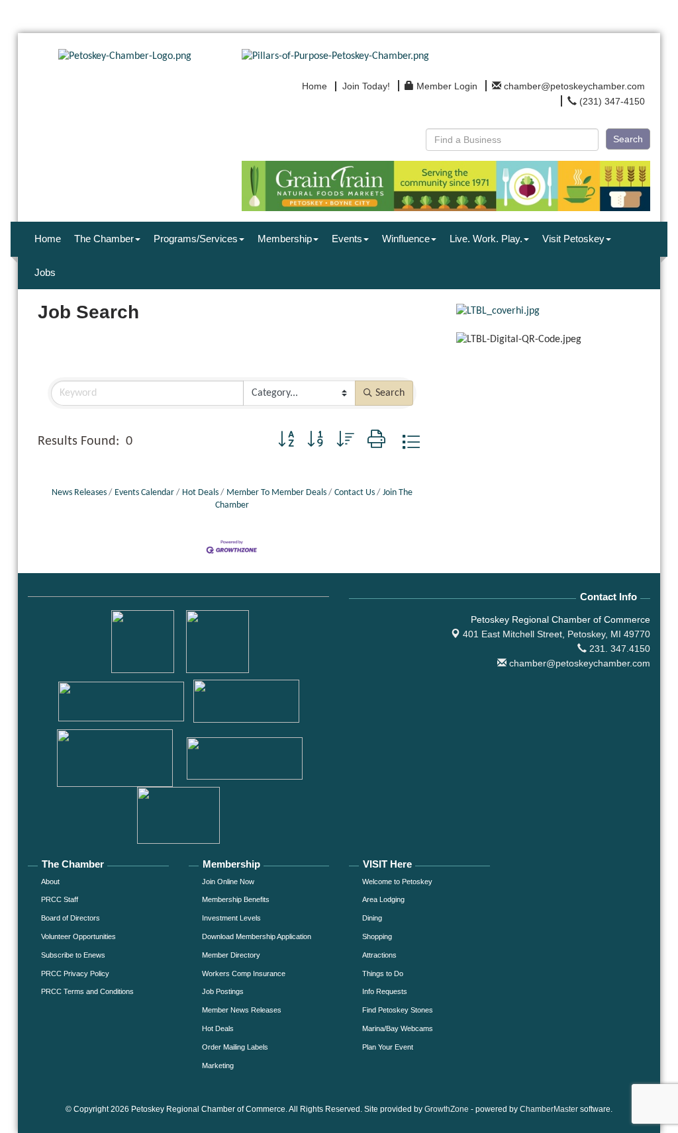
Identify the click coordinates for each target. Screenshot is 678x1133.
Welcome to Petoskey (397, 881)
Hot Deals (200, 492)
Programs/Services (196, 238)
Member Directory (231, 955)
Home (47, 238)
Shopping (377, 936)
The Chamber (104, 238)
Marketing (218, 1065)
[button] (286, 442)
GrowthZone (446, 1109)
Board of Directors (70, 918)
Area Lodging (383, 899)
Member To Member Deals (276, 492)
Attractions (379, 955)
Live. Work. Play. (486, 238)
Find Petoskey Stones (397, 1010)
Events (347, 238)
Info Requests (384, 991)
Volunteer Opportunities (78, 936)
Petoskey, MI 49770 (556, 634)
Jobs (45, 272)
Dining (372, 918)
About (50, 881)
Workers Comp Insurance (243, 973)
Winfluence (406, 238)
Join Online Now (228, 881)
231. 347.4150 (618, 648)
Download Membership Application (256, 936)
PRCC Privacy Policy (75, 973)
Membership (285, 238)
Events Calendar (144, 492)
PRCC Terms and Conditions (87, 991)
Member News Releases (241, 1010)
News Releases (79, 492)
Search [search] (390, 393)
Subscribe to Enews (73, 955)
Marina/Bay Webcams (397, 1028)
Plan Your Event (387, 1047)
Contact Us (354, 492)
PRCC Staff (59, 899)
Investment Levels (231, 918)
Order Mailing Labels (235, 1047)
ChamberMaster (549, 1109)
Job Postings (223, 991)
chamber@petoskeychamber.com (578, 663)
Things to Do (382, 973)
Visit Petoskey (573, 238)
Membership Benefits (235, 899)
